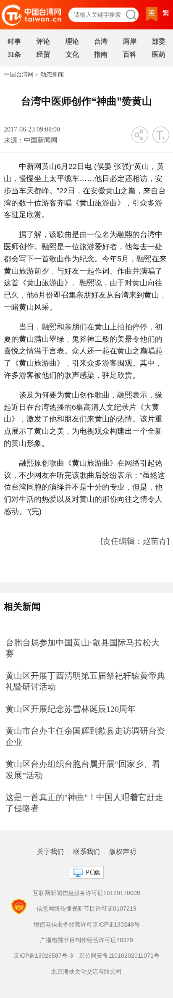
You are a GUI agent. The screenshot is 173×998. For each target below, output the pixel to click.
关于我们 (50, 851)
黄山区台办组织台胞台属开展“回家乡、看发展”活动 (82, 769)
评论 (43, 41)
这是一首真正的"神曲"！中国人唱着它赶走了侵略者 (84, 803)
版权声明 (122, 851)
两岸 (129, 41)
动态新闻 (52, 74)
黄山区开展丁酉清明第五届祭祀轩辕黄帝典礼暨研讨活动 (85, 681)
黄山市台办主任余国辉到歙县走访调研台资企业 (85, 736)
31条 (14, 54)
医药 (158, 54)
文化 (72, 54)
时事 (14, 41)
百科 (129, 54)
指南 (100, 54)
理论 (72, 41)
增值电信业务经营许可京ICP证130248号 (87, 924)
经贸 (43, 54)
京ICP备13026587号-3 (43, 955)
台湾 (100, 41)
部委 (158, 41)
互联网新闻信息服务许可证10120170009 (86, 893)
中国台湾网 (19, 74)
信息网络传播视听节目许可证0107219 (86, 908)
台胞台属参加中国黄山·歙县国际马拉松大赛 (82, 648)
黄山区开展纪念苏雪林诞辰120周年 (70, 709)
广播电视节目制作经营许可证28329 (86, 940)
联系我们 (86, 851)
